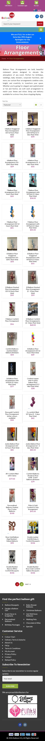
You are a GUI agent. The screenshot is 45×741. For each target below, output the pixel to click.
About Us (8, 642)
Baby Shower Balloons (31, 606)
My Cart (37, 5)
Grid (36, 105)
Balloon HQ (17, 738)
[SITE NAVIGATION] (41, 29)
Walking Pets (31, 619)
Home (4, 58)
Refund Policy (10, 660)
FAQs (7, 645)
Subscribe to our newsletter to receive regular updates (20, 672)
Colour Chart (10, 637)
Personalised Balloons (10, 620)
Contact (8, 657)
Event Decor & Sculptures (10, 615)
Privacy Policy (10, 654)
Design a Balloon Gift (11, 609)
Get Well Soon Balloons (32, 615)
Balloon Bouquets (12, 605)
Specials (29, 626)
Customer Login (22, 5)
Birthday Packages (12, 625)
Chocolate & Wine (33, 623)
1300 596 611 (8, 5)
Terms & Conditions (12, 648)
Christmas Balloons (34, 610)
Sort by (5, 101)
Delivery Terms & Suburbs (15, 640)
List (41, 105)
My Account (10, 651)
